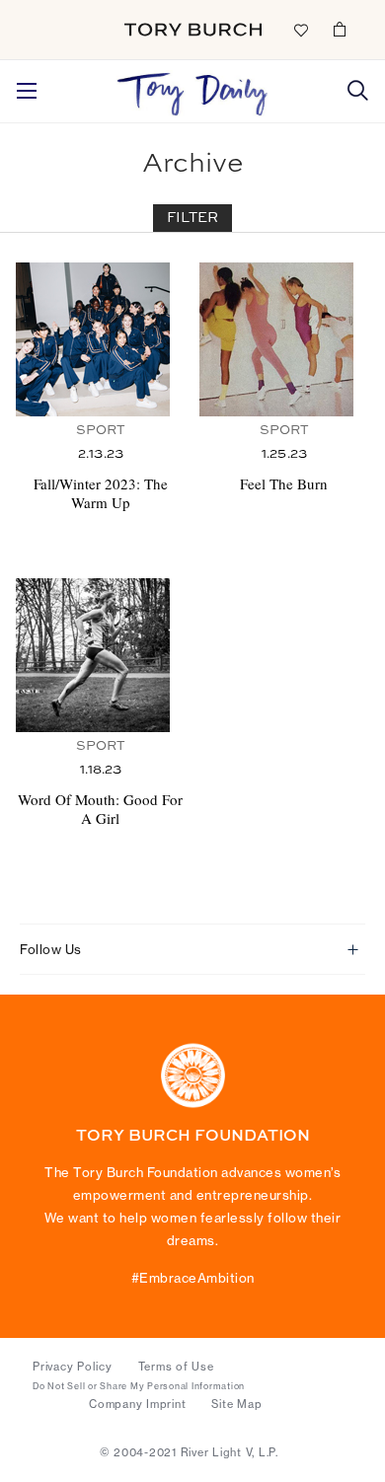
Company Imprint (137, 1404)
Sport (100, 430)
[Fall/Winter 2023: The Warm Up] (100, 339)
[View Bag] (339, 28)
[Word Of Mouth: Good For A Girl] (100, 655)
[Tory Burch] (193, 29)
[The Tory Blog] (192, 88)
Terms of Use (176, 1366)
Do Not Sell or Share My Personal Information (139, 1386)
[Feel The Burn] (283, 339)
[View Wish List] (300, 28)
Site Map (236, 1404)
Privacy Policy (73, 1366)
